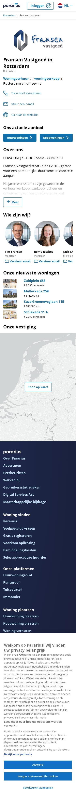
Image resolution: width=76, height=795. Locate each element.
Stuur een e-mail (22, 104)
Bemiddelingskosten (19, 550)
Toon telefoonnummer (26, 93)
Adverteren (12, 465)
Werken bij (11, 480)
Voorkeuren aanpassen (38, 787)
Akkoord (38, 764)
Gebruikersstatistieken (22, 487)
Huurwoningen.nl (17, 575)
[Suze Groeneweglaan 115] (10, 304)
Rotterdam (9, 15)
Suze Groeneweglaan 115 (44, 301)
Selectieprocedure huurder (24, 557)
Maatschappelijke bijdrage (24, 502)
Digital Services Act (18, 494)
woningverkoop (47, 78)
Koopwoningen (53, 138)
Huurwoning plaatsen (21, 616)
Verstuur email (20, 261)
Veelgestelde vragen (19, 528)
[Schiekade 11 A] (10, 314)
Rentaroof (11, 582)
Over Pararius (14, 458)
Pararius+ (11, 521)
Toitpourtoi (12, 589)
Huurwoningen (17, 138)
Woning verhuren (17, 630)
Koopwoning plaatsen (21, 623)
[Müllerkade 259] (10, 293)
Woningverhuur (16, 78)
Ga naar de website (24, 115)
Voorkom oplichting (19, 543)
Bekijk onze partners (18, 754)
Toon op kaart (38, 387)
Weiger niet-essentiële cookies (38, 776)
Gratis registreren (17, 535)
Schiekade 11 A (36, 312)
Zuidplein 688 (34, 280)
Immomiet (11, 597)
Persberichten (14, 473)
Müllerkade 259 (36, 291)
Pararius (11, 5)
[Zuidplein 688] (10, 283)
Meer (15, 202)
